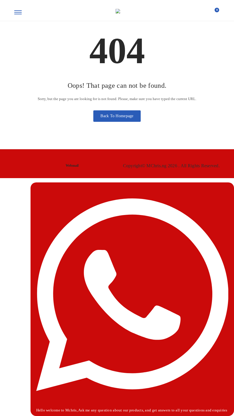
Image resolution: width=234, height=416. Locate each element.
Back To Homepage (116, 116)
